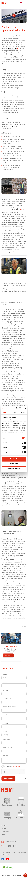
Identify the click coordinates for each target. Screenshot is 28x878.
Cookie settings (5, 854)
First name (5, 682)
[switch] (24, 443)
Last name (5, 690)
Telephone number (7, 747)
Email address (6, 739)
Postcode (5, 715)
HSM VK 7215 (12, 48)
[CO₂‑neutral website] (7, 867)
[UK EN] (21, 2)
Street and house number (9, 706)
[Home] (4, 3)
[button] (18, 3)
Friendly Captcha (22, 773)
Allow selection (14, 463)
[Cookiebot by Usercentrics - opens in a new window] (16, 408)
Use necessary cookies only (14, 468)
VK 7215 (17, 599)
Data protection (22, 852)
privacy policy (16, 766)
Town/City (5, 723)
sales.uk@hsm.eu (12, 842)
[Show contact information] (25, 875)
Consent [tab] (5, 412)
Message (5, 755)
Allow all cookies (14, 458)
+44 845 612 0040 (12, 846)
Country (5, 731)
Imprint (14, 852)
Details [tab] (14, 412)
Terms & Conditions (6, 852)
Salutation (5, 674)
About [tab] (23, 412)
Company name (7, 698)
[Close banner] (25, 408)
